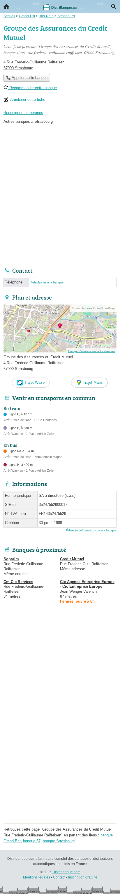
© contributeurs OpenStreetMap (93, 308)
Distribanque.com (66, 872)
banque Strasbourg (59, 841)
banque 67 (31, 841)
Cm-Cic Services (18, 582)
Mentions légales (36, 877)
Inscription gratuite (82, 877)
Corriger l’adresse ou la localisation (91, 351)
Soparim (11, 559)
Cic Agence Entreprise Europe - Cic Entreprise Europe (87, 584)
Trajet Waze (34, 382)
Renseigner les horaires (23, 112)
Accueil (6, 6)
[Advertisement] (60, 194)
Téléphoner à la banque (46, 282)
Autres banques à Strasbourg (28, 121)
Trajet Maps (93, 382)
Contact (59, 877)
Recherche (113, 6)
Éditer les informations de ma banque (91, 530)
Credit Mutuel (72, 559)
